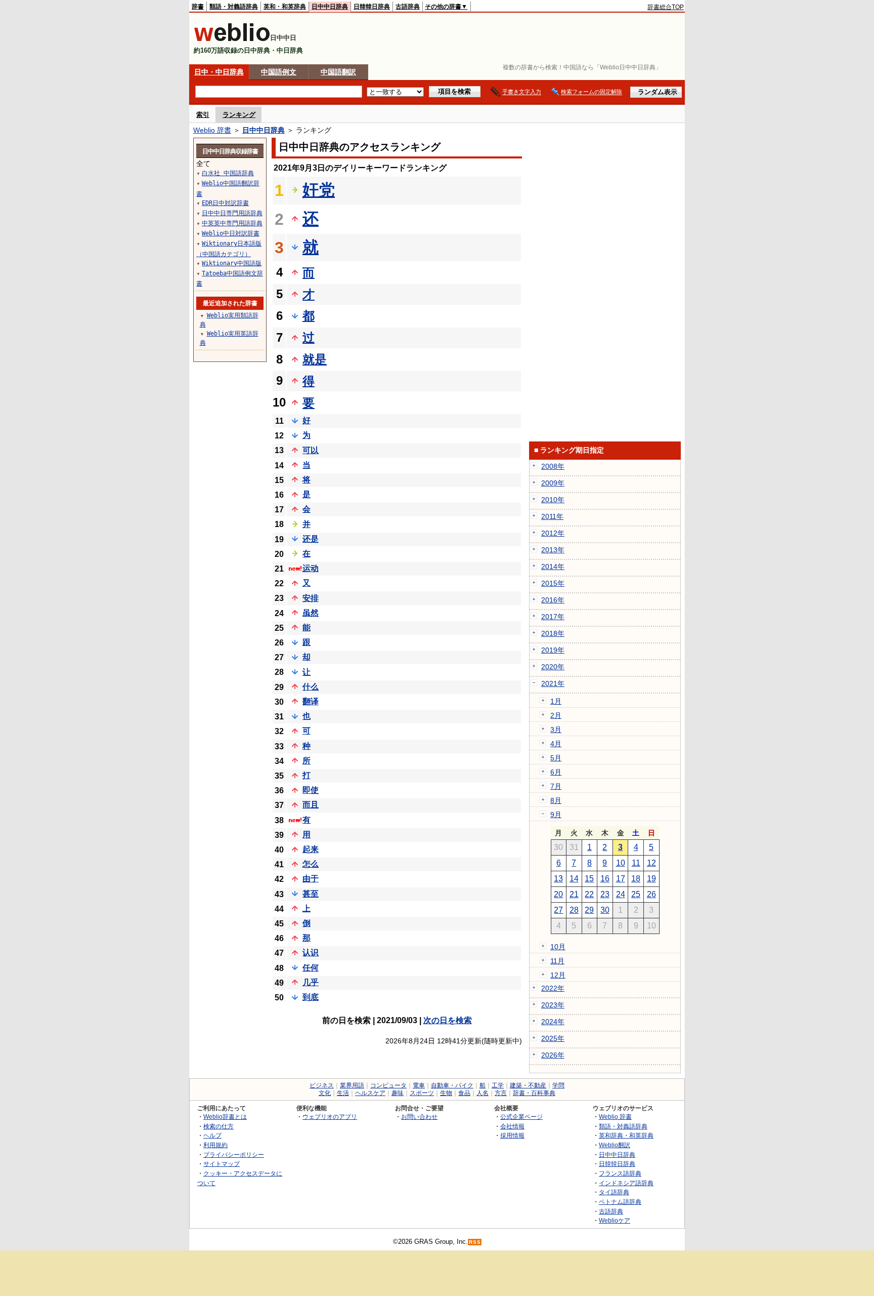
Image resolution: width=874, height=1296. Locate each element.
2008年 (552, 466)
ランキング (239, 114)
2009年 (552, 483)
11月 (557, 961)
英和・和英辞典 (285, 7)
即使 (310, 790)
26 (651, 894)
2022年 (552, 988)
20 (558, 894)
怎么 (310, 864)
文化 (325, 1093)
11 (636, 863)
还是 (310, 539)
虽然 (310, 613)
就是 (314, 359)
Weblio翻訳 (614, 1145)
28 (574, 910)
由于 (310, 878)
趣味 (397, 1093)
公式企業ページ (521, 1116)
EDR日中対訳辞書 (225, 203)
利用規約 (215, 1145)
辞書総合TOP (665, 7)
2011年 (552, 516)
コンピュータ (388, 1085)
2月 (555, 715)
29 (589, 910)
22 (589, 894)
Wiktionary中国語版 (231, 263)
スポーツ (422, 1093)
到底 (310, 997)
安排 (310, 598)
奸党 (318, 190)
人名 (482, 1093)
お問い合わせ (419, 1116)
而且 (310, 804)
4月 (555, 744)
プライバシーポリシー (233, 1154)
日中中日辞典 (330, 7)
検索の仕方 (218, 1126)
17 (620, 878)
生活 (343, 1093)
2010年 (552, 500)
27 (558, 910)
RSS (475, 1242)
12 (651, 863)
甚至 (310, 893)
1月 (555, 701)
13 (558, 878)
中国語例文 (278, 72)
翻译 (310, 701)
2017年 (552, 617)
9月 (555, 815)
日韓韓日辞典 (372, 7)
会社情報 (512, 1126)
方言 (501, 1093)
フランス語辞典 (620, 1173)
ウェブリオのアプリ (329, 1116)
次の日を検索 (447, 1020)
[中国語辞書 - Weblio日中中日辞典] (232, 39)
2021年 (552, 683)
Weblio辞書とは (225, 1116)
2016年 (552, 600)
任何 (310, 967)
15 (589, 878)
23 (604, 894)
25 (635, 894)
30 (604, 910)
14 (574, 878)
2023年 (552, 1005)
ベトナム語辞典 (620, 1201)
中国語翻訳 (338, 72)
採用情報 (512, 1135)
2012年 (552, 533)
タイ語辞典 (614, 1192)
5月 (555, 758)
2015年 (552, 583)
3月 (555, 729)
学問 (558, 1085)
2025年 (552, 1038)
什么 (310, 686)
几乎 (310, 982)
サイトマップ (221, 1163)
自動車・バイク (452, 1085)
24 (620, 894)
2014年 (552, 566)
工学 (498, 1085)
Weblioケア (614, 1220)
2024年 (552, 1022)
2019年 (552, 650)
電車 (419, 1085)
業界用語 (352, 1085)
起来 (310, 849)
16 (604, 878)
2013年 (552, 550)
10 (620, 863)
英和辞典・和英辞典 (626, 1135)
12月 (557, 975)
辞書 (198, 7)
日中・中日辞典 (219, 72)
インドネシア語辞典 (626, 1183)
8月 (555, 800)
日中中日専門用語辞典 (232, 213)
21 (574, 894)
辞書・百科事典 (534, 1093)
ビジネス (322, 1085)
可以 (310, 450)
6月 (555, 772)
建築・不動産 (528, 1085)
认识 (310, 952)
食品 (464, 1093)
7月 (555, 786)
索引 (202, 114)
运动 (310, 568)
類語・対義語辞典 (233, 7)
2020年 (552, 667)
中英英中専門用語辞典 (232, 223)
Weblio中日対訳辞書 (230, 233)
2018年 (552, 633)
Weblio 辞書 (212, 130)
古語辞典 (408, 7)
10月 (557, 947)
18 (635, 878)
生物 (446, 1093)
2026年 (552, 1055)
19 (651, 878)
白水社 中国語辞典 (228, 173)
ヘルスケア (370, 1093)
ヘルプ (212, 1135)
